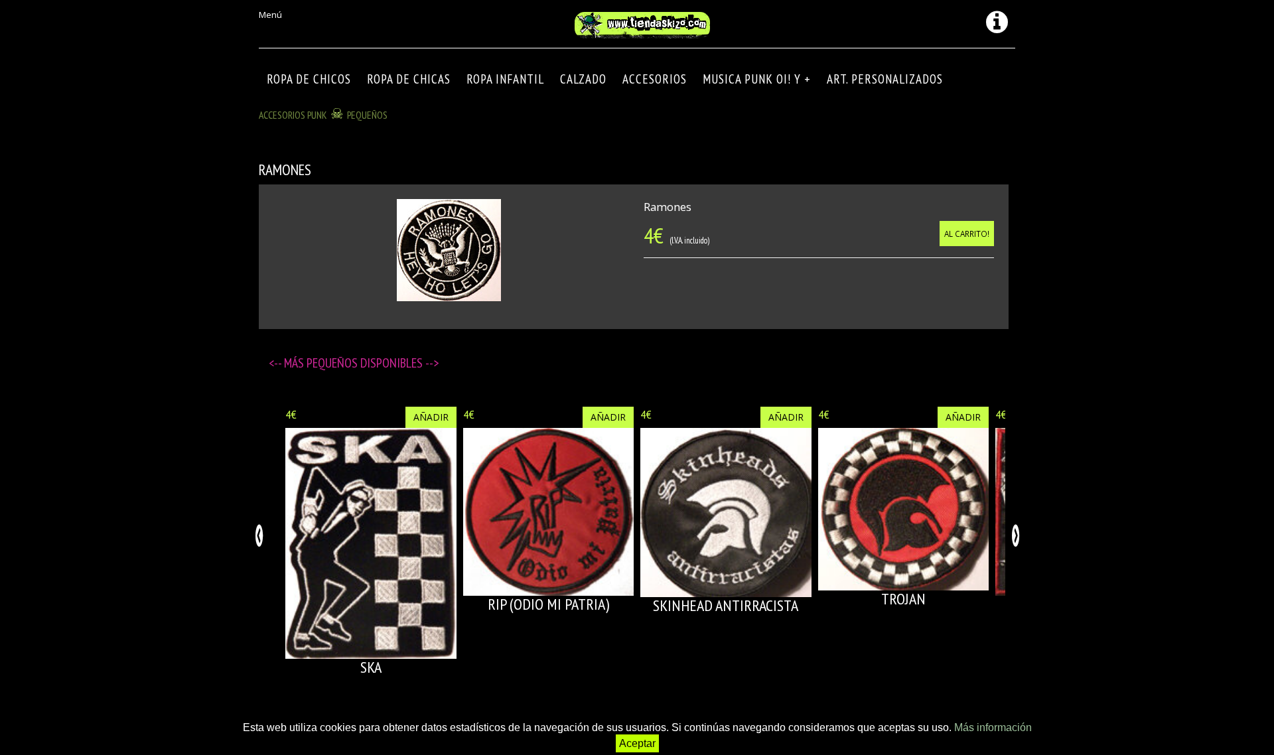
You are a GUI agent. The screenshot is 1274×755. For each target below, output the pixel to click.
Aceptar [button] (637, 743)
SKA (371, 667)
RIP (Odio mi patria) (548, 604)
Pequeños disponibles (366, 363)
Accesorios (654, 79)
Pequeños (367, 114)
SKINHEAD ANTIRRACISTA (725, 605)
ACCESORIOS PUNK (293, 114)
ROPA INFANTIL (505, 79)
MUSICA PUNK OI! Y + (757, 79)
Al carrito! (966, 233)
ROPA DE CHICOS (309, 79)
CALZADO (583, 79)
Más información (993, 727)
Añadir (431, 417)
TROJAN (903, 598)
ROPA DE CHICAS (409, 79)
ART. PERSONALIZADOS (885, 79)
